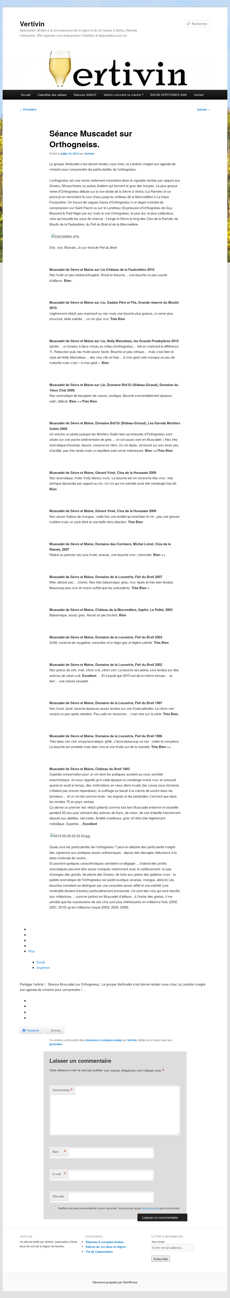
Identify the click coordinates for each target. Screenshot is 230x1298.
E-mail (59, 1174)
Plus (31, 951)
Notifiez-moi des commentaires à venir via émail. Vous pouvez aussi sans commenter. (119, 1208)
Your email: (158, 1242)
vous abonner (150, 1208)
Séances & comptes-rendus (104, 1040)
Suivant (203, 109)
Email (41, 962)
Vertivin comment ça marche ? (123, 95)
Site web (58, 1196)
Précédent (28, 109)
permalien (55, 1044)
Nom (59, 1151)
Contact (199, 95)
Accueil (26, 95)
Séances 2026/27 (85, 95)
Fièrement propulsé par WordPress (115, 1282)
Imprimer (43, 967)
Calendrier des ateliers (52, 95)
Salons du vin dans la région (106, 1246)
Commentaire (63, 1090)
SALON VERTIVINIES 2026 (168, 95)
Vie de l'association (99, 1251)
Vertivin (32, 23)
